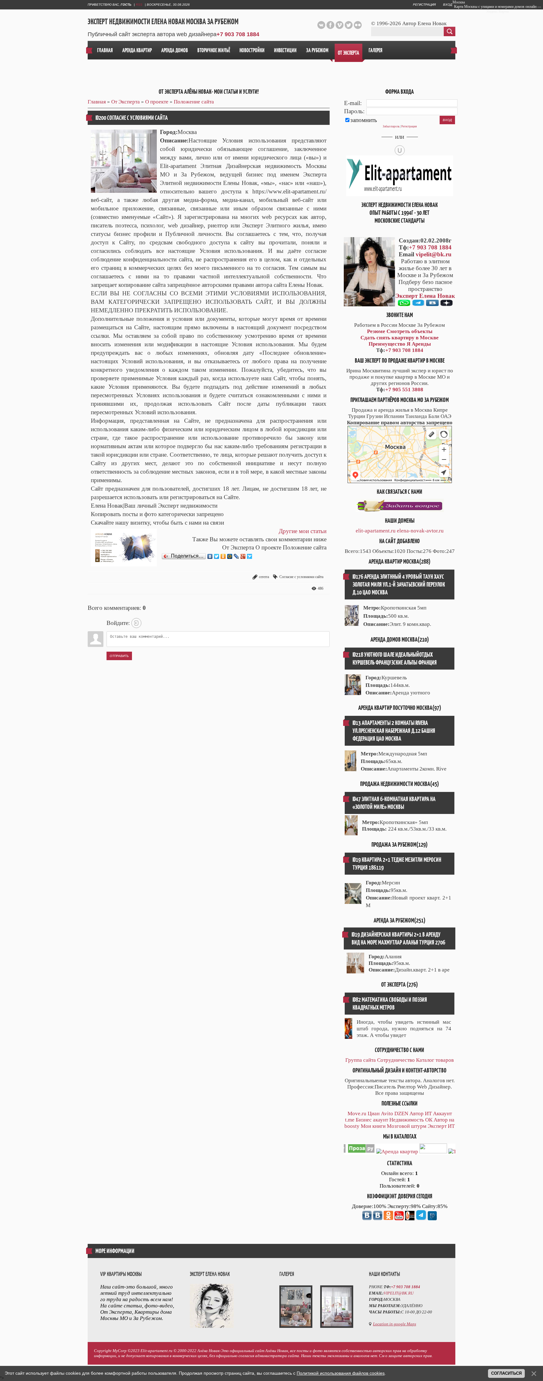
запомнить (363, 120)
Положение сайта (194, 102)
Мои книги (373, 1126)
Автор (416, 1113)
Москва (458, 2)
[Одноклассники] (223, 556)
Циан (374, 1113)
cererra (264, 577)
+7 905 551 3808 (404, 390)
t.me (349, 1120)
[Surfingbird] (249, 556)
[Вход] (136, 623)
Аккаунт (442, 1113)
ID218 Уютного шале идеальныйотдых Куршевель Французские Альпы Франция (395, 658)
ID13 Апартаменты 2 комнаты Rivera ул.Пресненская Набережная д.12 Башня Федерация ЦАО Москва (394, 731)
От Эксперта (125, 102)
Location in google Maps (394, 1324)
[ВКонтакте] (210, 556)
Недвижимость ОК (410, 1120)
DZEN (401, 1113)
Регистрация (424, 4)
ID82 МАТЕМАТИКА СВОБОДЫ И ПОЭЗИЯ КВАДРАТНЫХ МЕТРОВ (390, 1003)
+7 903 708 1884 (238, 34)
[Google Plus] (243, 556)
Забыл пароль (391, 126)
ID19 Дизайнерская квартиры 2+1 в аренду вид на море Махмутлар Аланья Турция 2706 (398, 938)
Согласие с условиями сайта (301, 577)
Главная (97, 102)
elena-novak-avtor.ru (420, 531)
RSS (139, 4)
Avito (387, 1113)
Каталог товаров (435, 1060)
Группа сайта (360, 1060)
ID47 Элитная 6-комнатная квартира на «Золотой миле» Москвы (394, 803)
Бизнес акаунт (372, 1120)
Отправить (119, 656)
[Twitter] (216, 556)
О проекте (156, 102)
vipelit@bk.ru (434, 254)
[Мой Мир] (230, 556)
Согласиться (506, 1373)
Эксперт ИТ (441, 1126)
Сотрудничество (396, 1060)
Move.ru (357, 1113)
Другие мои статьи (302, 531)
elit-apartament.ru (376, 531)
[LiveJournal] (236, 556)
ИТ (428, 1113)
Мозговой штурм (406, 1126)
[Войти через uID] (400, 150)
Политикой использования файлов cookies (341, 1373)
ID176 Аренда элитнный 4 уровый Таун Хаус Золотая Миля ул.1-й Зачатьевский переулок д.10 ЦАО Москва (399, 584)
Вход (447, 4)
